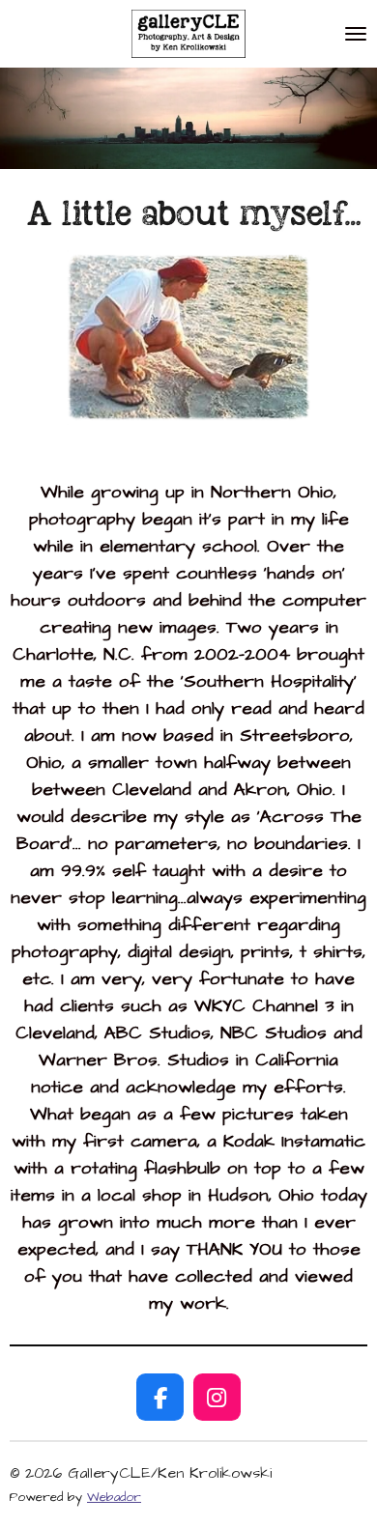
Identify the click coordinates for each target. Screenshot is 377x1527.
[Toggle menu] (355, 34)
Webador (114, 1497)
